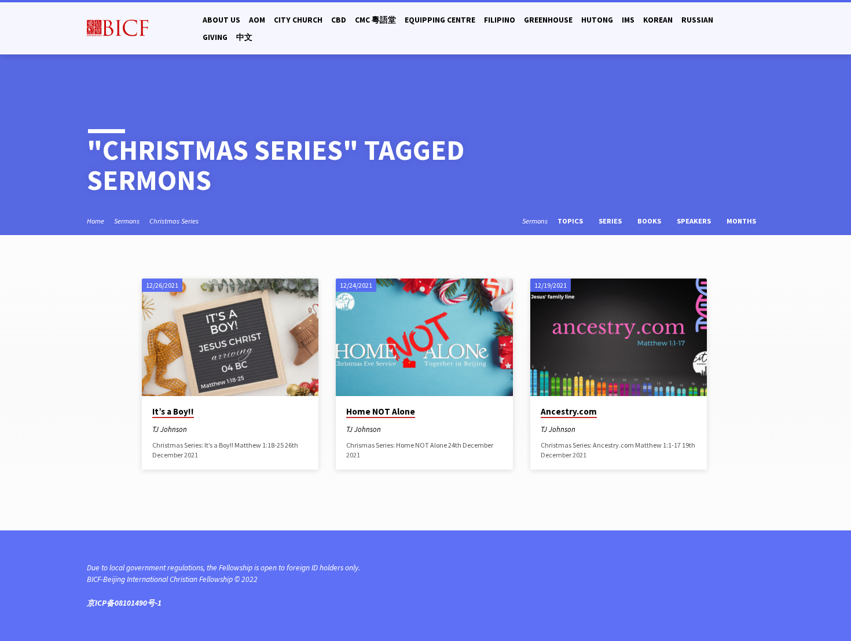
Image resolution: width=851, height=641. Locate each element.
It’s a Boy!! (173, 411)
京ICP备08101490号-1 (124, 603)
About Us (221, 20)
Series (611, 221)
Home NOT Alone (380, 411)
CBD (338, 20)
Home (95, 221)
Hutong (597, 20)
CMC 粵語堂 (375, 20)
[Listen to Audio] (206, 429)
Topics (571, 221)
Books (650, 221)
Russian (697, 20)
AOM (257, 20)
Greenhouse (548, 20)
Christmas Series (174, 221)
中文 (244, 37)
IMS (628, 20)
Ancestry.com (569, 411)
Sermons (127, 221)
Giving (215, 37)
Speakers (695, 221)
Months (742, 221)
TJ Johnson (169, 429)
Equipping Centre (440, 20)
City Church (298, 20)
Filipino (499, 20)
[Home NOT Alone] (424, 338)
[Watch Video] (197, 430)
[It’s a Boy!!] (230, 338)
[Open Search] (759, 28)
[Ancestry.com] (618, 338)
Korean (658, 20)
